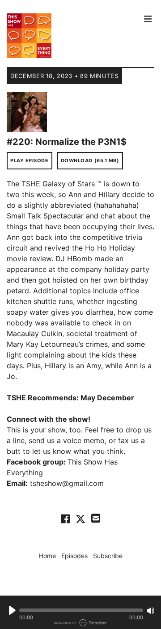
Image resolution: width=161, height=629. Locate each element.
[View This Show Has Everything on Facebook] (65, 518)
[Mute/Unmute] (150, 610)
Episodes (74, 555)
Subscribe (108, 555)
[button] (81, 610)
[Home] (73, 35)
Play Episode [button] (29, 160)
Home (47, 555)
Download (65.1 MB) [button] (90, 160)
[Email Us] (95, 517)
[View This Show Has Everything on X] (80, 518)
